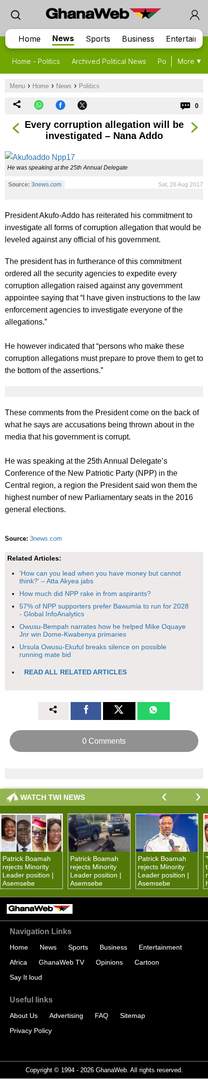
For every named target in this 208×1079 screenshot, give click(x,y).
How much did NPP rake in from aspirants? (85, 593)
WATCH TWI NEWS (52, 797)
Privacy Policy (31, 1030)
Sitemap (132, 1015)
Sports (98, 39)
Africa (18, 962)
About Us (24, 1015)
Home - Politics (36, 61)
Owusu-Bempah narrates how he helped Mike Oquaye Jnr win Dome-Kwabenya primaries (102, 630)
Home (29, 39)
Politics (89, 86)
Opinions (109, 962)
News (63, 38)
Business (138, 39)
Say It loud (26, 977)
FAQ (101, 1015)
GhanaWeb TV (61, 962)
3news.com (46, 184)
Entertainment (160, 947)
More (186, 61)
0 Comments (104, 741)
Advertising (66, 1015)
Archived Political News (109, 61)
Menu (17, 86)
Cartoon (146, 962)
